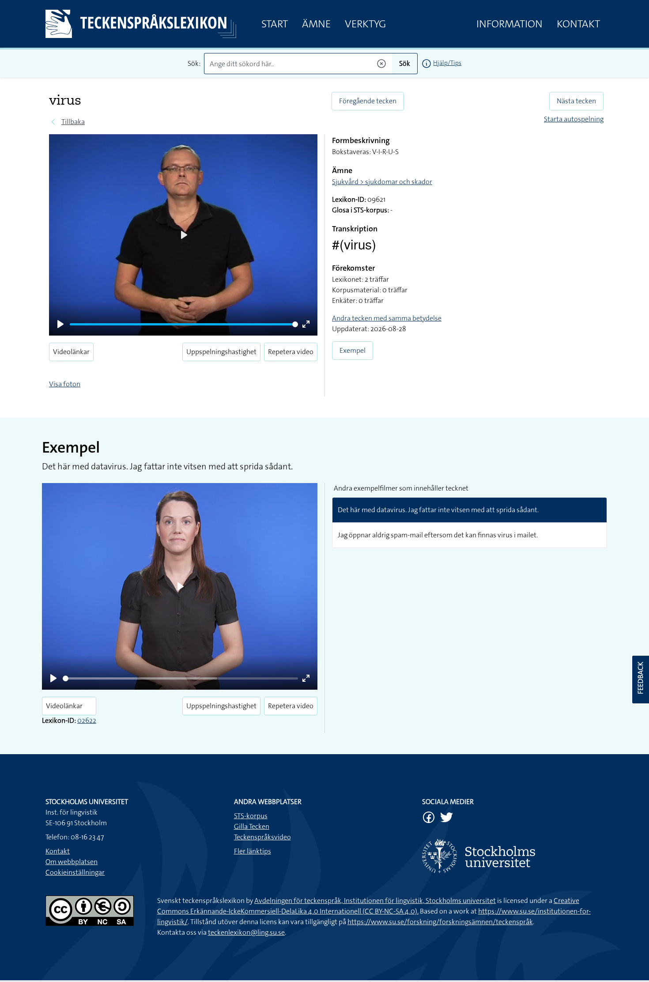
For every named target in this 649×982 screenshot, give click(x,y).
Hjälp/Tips (447, 63)
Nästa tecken (576, 101)
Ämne (316, 24)
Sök (404, 63)
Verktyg (365, 24)
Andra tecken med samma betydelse (386, 318)
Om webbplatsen (71, 861)
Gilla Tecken (251, 826)
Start (274, 24)
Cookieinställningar (75, 872)
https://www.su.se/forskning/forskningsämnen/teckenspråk (440, 921)
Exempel (353, 350)
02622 (86, 720)
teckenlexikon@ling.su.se (246, 932)
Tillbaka (73, 121)
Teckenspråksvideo (262, 837)
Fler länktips (252, 851)
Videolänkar (71, 351)
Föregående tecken (367, 101)
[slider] (184, 324)
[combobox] (298, 63)
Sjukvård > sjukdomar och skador (382, 181)
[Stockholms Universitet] (513, 856)
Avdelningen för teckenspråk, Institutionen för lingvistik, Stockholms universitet (375, 900)
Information (509, 24)
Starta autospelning (574, 119)
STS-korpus (251, 815)
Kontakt (578, 24)
